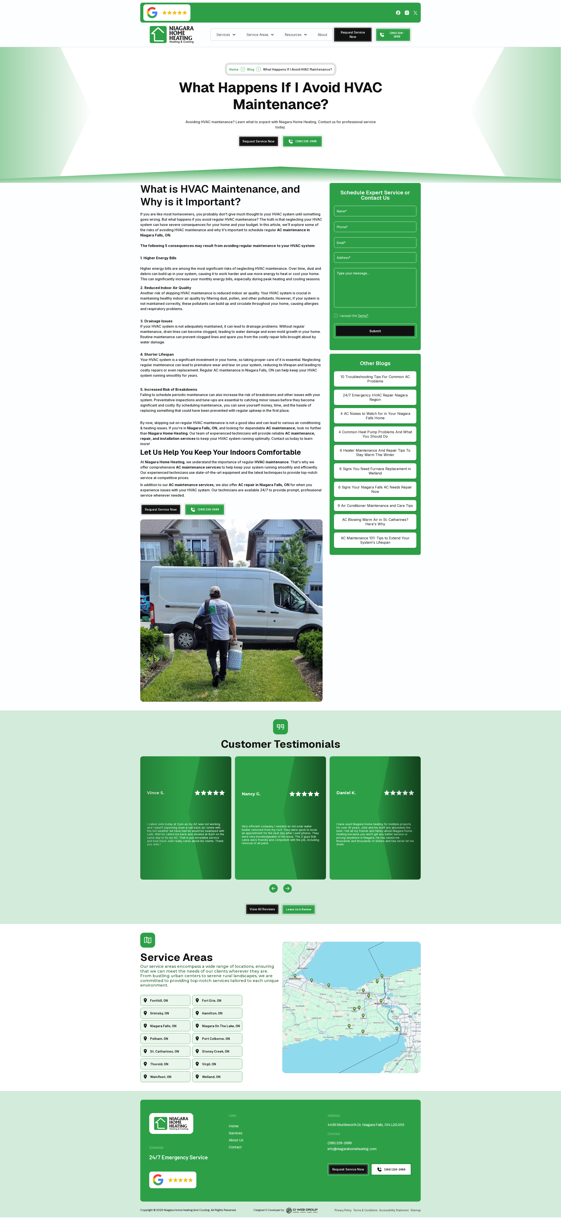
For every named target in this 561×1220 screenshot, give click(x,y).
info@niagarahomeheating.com (352, 1149)
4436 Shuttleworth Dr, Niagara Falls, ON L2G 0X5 (366, 1125)
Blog (250, 69)
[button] (226, 35)
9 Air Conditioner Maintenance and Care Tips (375, 505)
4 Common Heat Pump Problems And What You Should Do (375, 434)
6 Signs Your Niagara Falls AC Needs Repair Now (375, 489)
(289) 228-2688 (340, 1143)
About (322, 34)
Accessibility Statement (394, 1210)
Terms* (363, 315)
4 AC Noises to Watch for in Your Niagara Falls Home (375, 415)
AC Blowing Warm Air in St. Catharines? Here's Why (375, 521)
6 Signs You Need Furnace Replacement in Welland (375, 471)
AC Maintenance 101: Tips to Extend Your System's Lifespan (375, 540)
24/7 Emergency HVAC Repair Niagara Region (375, 397)
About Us (236, 1140)
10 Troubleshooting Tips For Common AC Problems (375, 379)
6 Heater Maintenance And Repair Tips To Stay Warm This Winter (375, 452)
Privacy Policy (343, 1210)
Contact (235, 1147)
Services (235, 1133)
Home (233, 69)
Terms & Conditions (365, 1210)
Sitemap (415, 1210)
